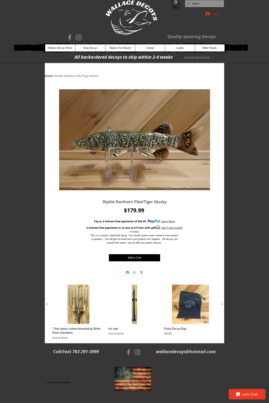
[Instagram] (79, 37)
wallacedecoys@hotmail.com (186, 351)
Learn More (168, 221)
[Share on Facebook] (127, 272)
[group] (134, 312)
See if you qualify (172, 227)
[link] (176, 4)
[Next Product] (222, 304)
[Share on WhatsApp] (134, 272)
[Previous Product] (47, 304)
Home (49, 76)
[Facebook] (70, 37)
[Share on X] (141, 272)
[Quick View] (78, 304)
